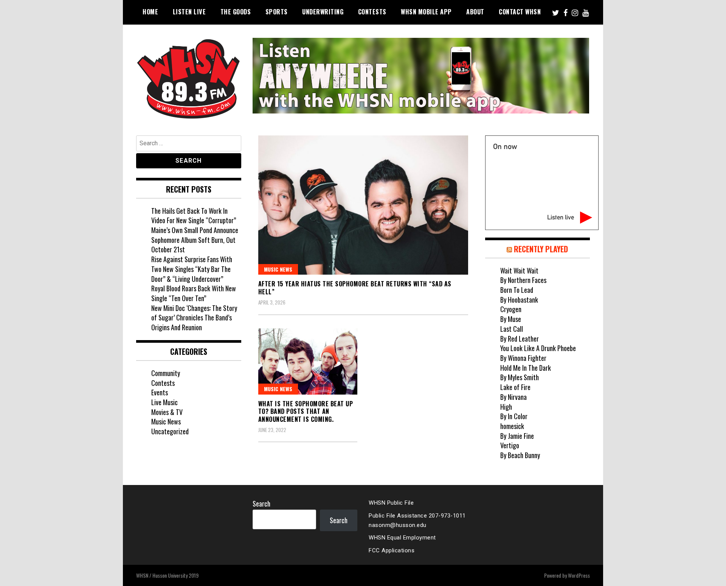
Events (159, 392)
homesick (512, 426)
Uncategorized (170, 431)
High (506, 407)
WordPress (579, 575)
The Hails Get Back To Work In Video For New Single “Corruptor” (193, 215)
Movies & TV (167, 412)
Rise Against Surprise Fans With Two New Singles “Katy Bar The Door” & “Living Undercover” (191, 268)
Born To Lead (516, 290)
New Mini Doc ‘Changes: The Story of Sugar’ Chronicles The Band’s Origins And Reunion (194, 317)
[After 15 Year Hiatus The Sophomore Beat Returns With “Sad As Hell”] (363, 205)
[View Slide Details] (421, 75)
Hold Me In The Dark (525, 368)
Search (261, 503)
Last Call (511, 329)
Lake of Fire (515, 387)
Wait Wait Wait (519, 270)
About (475, 11)
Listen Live (189, 11)
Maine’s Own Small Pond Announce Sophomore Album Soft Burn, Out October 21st (194, 239)
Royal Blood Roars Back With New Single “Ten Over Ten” (193, 293)
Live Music (164, 402)
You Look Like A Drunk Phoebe (538, 348)
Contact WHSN (520, 11)
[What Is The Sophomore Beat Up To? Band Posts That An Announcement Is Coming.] (308, 361)
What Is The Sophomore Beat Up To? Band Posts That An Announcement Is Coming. (305, 411)
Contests (372, 11)
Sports (276, 11)
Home (150, 11)
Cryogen (510, 309)
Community (165, 373)
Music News (278, 269)
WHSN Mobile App (426, 11)
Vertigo (509, 445)
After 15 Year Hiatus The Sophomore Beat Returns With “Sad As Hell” (354, 287)
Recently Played (541, 249)
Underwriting (322, 11)
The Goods (235, 11)
